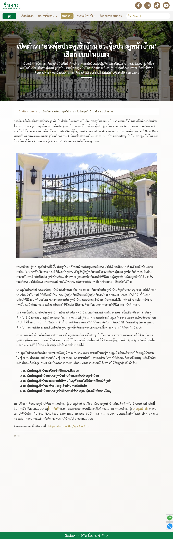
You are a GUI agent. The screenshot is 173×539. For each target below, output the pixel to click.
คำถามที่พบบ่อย (86, 16)
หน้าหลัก (21, 111)
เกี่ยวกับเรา (27, 16)
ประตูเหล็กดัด (140, 408)
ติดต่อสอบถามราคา (111, 16)
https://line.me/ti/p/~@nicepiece (68, 426)
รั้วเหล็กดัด (54, 408)
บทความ (67, 16)
